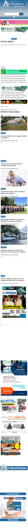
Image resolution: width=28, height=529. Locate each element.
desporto (7, 109)
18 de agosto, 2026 (13, 254)
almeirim (3, 109)
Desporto (14, 38)
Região (2, 275)
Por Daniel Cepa (5, 168)
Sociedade (3, 247)
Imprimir (3, 68)
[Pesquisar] (21, 14)
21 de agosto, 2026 (13, 140)
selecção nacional (13, 109)
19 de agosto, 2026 (13, 224)
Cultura (3, 133)
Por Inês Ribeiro (4, 140)
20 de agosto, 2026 (13, 168)
